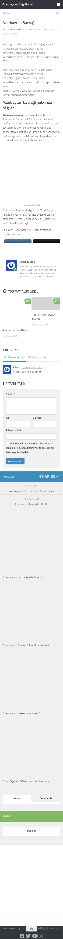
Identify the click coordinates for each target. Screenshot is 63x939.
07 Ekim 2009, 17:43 (32, 367)
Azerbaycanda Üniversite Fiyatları (23, 577)
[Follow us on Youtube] (53, 476)
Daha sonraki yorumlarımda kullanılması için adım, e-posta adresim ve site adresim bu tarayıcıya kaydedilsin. (30, 448)
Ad (8, 417)
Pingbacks (38, 357)
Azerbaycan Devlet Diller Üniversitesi (26, 645)
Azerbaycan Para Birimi (15, 330)
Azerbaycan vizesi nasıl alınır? (21, 713)
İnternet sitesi (13, 430)
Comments (15, 357)
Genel (6, 12)
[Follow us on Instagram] (58, 476)
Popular (17, 798)
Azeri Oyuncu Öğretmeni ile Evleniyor (26, 781)
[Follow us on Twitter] (47, 476)
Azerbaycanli (13, 29)
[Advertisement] (31, 878)
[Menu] (58, 4)
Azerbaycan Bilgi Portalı (18, 4)
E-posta (38, 417)
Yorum (10, 394)
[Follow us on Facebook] (41, 476)
